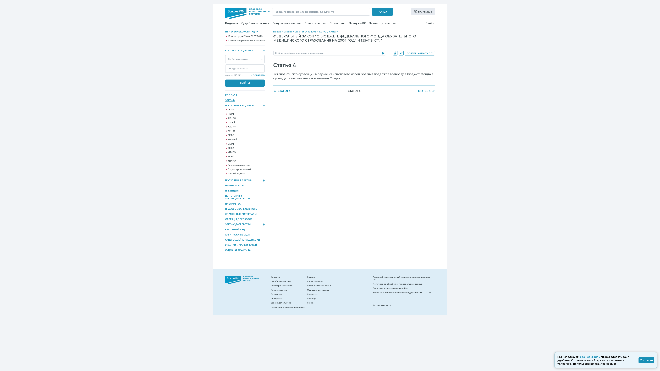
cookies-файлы (590, 356)
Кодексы (231, 23)
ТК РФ (231, 148)
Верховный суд (235, 229)
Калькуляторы (315, 281)
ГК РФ (231, 109)
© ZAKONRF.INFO (382, 305)
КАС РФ (232, 126)
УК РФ (231, 156)
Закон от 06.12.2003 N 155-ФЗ (310, 31)
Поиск (382, 11)
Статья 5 (424, 91)
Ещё (429, 23)
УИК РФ (232, 152)
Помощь (425, 11)
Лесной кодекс (236, 173)
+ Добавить (258, 75)
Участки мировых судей (241, 245)
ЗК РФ (231, 135)
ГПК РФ (231, 122)
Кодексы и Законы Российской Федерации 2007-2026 (402, 292)
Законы (230, 100)
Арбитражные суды (237, 234)
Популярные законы (286, 23)
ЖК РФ (231, 131)
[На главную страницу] (247, 13)
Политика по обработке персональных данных (397, 284)
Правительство (315, 23)
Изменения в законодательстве (237, 197)
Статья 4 (334, 31)
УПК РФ (232, 161)
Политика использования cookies (390, 288)
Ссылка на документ (420, 53)
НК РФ (231, 114)
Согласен (646, 360)
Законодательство (382, 23)
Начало (277, 31)
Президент (337, 23)
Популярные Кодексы (239, 105)
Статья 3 (284, 91)
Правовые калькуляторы (241, 208)
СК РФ (231, 144)
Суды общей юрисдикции (242, 239)
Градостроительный (239, 169)
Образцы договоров (238, 219)
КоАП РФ (233, 139)
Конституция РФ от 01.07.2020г (245, 36)
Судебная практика (255, 23)
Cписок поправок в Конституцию (246, 40)
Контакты (312, 294)
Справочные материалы (241, 214)
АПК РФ (232, 118)
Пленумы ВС (357, 23)
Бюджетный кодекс (239, 165)
